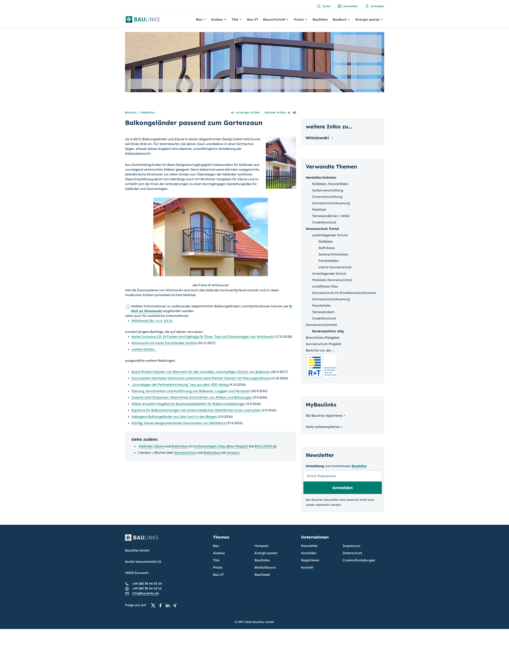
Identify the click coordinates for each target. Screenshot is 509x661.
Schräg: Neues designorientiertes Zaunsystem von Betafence (178, 423)
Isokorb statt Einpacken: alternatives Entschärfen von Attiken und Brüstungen (191, 397)
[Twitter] (154, 605)
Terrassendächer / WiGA (331, 216)
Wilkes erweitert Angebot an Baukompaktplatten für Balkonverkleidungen (188, 404)
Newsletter (309, 546)
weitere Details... (143, 349)
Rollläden (326, 241)
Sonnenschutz (185, 453)
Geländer (145, 446)
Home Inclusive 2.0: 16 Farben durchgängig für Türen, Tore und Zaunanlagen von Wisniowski (202, 337)
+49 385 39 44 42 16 (147, 588)
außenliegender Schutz (330, 235)
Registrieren (310, 560)
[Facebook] (161, 605)
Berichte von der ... (320, 350)
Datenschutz (352, 553)
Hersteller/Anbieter (321, 177)
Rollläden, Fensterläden (330, 184)
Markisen (319, 209)
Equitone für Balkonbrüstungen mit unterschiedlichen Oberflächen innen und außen (196, 410)
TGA (216, 560)
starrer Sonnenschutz (335, 267)
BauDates (320, 19)
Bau (216, 546)
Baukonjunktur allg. (328, 331)
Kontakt (307, 567)
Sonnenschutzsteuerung (331, 203)
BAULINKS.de (266, 446)
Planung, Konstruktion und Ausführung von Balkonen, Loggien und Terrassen (190, 391)
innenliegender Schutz (329, 273)
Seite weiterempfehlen (323, 427)
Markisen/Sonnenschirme (332, 280)
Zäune (159, 446)
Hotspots (262, 546)
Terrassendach (323, 312)
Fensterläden (329, 261)
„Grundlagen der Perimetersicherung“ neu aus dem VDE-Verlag (179, 385)
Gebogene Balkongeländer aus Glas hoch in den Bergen (174, 417)
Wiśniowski (318, 137)
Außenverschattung (327, 190)
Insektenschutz (324, 222)
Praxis (217, 567)
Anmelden (309, 553)
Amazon (233, 453)
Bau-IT (252, 19)
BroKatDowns (265, 567)
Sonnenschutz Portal (322, 229)
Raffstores (327, 248)
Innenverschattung (327, 197)
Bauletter (359, 466)
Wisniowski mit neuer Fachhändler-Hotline (164, 343)
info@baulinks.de (145, 593)
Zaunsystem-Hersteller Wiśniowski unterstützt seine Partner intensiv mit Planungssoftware (201, 378)
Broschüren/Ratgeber (323, 338)
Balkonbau (180, 446)
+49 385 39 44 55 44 (147, 584)
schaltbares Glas (325, 286)
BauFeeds (262, 575)
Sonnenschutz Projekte (323, 344)
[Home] (166, 540)
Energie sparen (266, 553)
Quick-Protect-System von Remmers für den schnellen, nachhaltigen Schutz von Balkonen (200, 372)
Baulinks (131, 112)
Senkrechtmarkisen (333, 254)
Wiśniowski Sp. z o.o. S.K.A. (152, 320)
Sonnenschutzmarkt (321, 325)
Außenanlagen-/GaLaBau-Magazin (221, 446)
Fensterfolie (321, 305)
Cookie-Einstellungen (359, 560)
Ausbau (219, 553)
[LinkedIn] (168, 605)
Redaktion (148, 112)
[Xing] (176, 605)
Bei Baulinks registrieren (324, 416)
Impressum (351, 546)
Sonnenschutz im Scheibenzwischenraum (344, 293)
